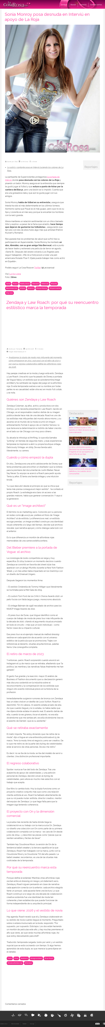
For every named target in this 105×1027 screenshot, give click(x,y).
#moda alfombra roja (15, 963)
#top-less (9, 293)
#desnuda (44, 284)
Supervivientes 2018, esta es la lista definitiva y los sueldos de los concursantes (82, 471)
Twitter (37, 268)
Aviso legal (32, 1023)
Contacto (83, 5)
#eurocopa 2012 (11, 288)
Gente (8, 284)
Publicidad (24, 1023)
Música (15, 284)
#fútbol (22, 288)
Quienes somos (96, 5)
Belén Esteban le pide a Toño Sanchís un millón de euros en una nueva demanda (82, 430)
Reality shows (25, 284)
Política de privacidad (15, 1023)
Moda (16, 958)
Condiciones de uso (3, 1023)
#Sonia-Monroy (41, 288)
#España (54, 284)
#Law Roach (49, 958)
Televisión (35, 284)
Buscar (73, 5)
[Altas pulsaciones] (13, 1015)
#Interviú (31, 288)
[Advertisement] (56, 328)
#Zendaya (28, 963)
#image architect (36, 958)
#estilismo (24, 958)
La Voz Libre (15, 274)
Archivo (64, 5)
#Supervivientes (55, 288)
